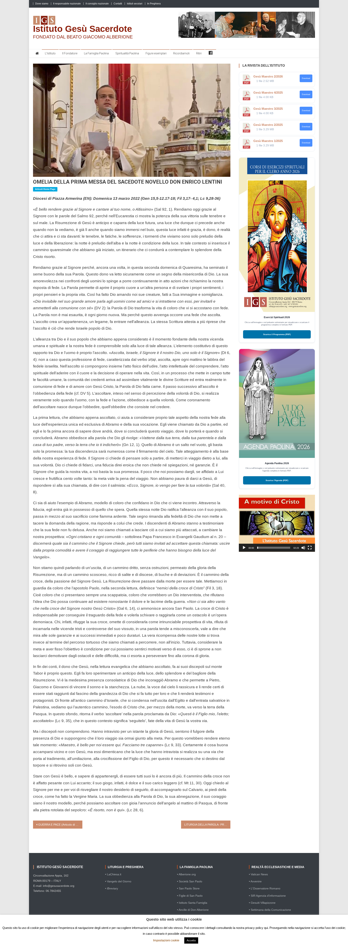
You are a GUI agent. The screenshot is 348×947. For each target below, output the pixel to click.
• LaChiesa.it (113, 874)
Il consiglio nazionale (97, 3)
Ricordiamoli (181, 53)
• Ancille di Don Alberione (193, 909)
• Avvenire (255, 881)
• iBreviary (111, 888)
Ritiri (199, 53)
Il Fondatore (69, 53)
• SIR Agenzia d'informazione (267, 895)
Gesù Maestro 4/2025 (268, 92)
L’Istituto (50, 53)
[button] (277, 523)
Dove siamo (41, 3)
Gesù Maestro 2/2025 (268, 124)
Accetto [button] (191, 940)
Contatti (118, 3)
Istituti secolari (134, 3)
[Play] (244, 548)
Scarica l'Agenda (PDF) (277, 480)
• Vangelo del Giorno (118, 881)
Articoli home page (45, 189)
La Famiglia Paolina (96, 53)
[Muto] (303, 548)
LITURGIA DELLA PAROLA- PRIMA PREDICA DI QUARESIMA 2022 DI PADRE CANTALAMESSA (207, 824)
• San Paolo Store (188, 888)
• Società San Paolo (189, 881)
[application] (277, 523)
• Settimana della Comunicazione (270, 909)
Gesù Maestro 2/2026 (268, 76)
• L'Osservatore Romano (264, 888)
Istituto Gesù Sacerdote (82, 29)
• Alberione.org (186, 874)
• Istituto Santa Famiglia (192, 902)
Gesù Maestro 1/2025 (268, 141)
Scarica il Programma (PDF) (277, 334)
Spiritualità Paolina (127, 53)
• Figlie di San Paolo (190, 895)
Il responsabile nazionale (67, 3)
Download (306, 78)
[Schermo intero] (310, 548)
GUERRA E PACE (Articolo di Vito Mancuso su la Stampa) (60, 824)
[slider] (273, 548)
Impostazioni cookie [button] (166, 940)
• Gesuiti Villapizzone (262, 902)
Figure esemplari (156, 53)
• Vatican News (258, 874)
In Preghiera (154, 3)
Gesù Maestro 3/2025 (268, 108)
